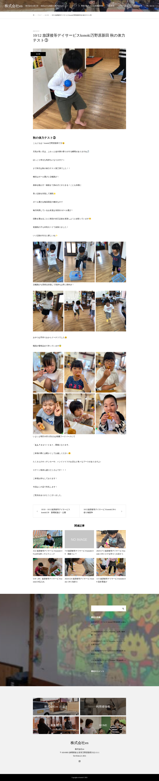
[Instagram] (79, 761)
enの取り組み (123, 6)
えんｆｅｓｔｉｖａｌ (44, 445)
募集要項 (110, 6)
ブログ (74, 6)
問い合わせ (150, 6)
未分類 (38, 54)
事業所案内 (85, 6)
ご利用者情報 (98, 6)
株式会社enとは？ (61, 6)
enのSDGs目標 (137, 6)
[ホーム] (33, 15)
